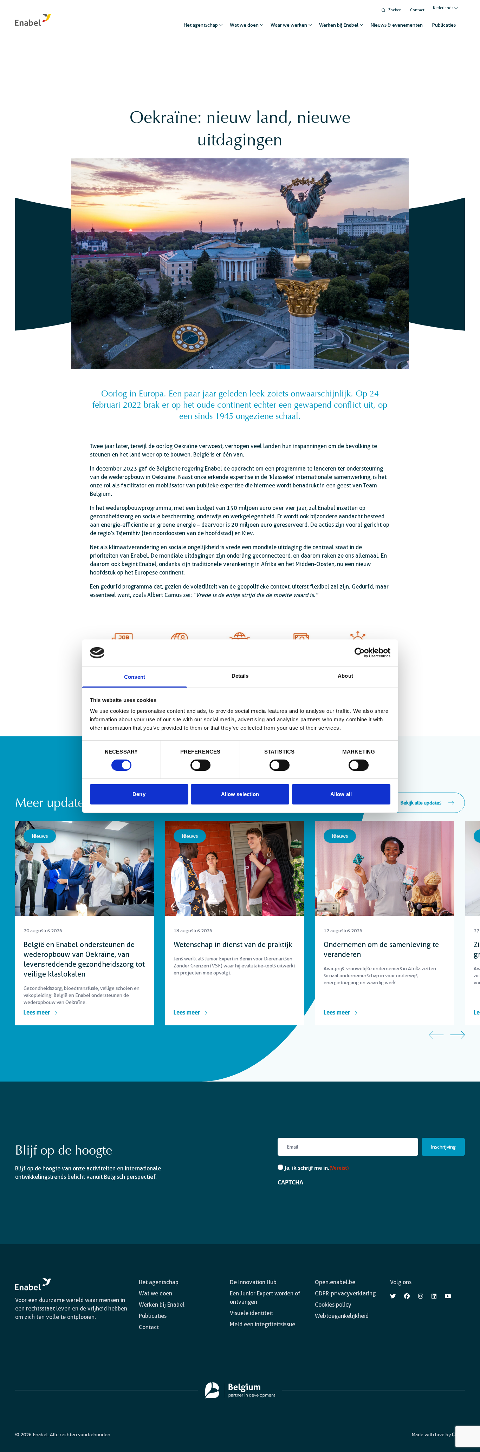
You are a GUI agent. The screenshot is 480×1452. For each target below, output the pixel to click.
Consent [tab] (134, 677)
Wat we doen (244, 25)
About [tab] (345, 676)
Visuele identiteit (251, 1313)
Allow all (341, 794)
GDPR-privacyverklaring (345, 1293)
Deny (138, 794)
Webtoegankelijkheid (342, 1316)
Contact (417, 10)
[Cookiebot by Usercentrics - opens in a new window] (359, 653)
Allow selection (240, 794)
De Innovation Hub (253, 1282)
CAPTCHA (290, 1182)
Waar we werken (289, 25)
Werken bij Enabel (338, 25)
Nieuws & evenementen (396, 25)
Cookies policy (333, 1304)
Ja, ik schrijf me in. (317, 1167)
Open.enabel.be (335, 1282)
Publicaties (444, 25)
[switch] (200, 765)
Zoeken (395, 10)
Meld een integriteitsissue (262, 1324)
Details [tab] (240, 676)
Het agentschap (200, 25)
